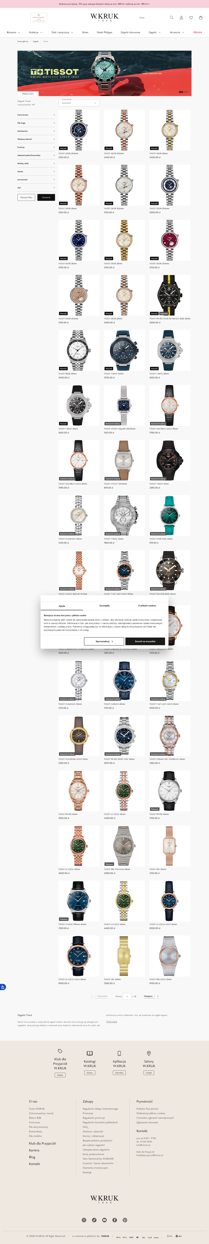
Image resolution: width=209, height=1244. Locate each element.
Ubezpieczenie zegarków (96, 1149)
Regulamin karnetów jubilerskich (100, 1122)
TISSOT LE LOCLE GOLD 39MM (72, 979)
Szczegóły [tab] (104, 605)
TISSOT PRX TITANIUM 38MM (117, 869)
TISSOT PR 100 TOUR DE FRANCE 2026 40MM (169, 318)
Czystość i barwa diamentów (98, 1163)
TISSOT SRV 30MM (157, 869)
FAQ (85, 1126)
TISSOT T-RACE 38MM (159, 373)
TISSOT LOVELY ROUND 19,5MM (72, 594)
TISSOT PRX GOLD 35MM (160, 979)
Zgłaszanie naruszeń (147, 1122)
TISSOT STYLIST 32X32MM (115, 484)
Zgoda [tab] (62, 606)
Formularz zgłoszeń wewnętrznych (155, 1117)
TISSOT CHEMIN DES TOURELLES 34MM (76, 649)
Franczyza (34, 1122)
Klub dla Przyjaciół (42, 1143)
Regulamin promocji (94, 1117)
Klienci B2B (35, 1117)
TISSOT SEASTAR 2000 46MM (162, 594)
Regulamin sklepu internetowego (100, 1108)
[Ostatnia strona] (158, 996)
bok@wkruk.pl (143, 1145)
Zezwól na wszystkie (145, 641)
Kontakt (34, 1164)
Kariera (34, 1150)
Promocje (88, 1113)
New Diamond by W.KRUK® (98, 1158)
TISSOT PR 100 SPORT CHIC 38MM (119, 759)
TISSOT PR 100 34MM (67, 814)
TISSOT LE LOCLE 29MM (114, 814)
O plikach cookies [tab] (147, 605)
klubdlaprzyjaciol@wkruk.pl (149, 1155)
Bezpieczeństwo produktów (97, 1140)
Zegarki (36, 41)
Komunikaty (35, 1131)
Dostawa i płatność (93, 1131)
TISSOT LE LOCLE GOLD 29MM (163, 924)
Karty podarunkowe (93, 1154)
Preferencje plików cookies (150, 1113)
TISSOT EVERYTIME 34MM (160, 539)
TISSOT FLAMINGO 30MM (70, 539)
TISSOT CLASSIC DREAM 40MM (72, 924)
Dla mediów (35, 1136)
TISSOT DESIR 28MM (158, 153)
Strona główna (22, 41)
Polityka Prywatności (147, 1108)
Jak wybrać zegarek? (94, 1145)
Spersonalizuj (102, 641)
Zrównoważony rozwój (41, 1113)
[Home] (104, 18)
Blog (32, 1157)
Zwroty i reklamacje (93, 1136)
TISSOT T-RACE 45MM (113, 373)
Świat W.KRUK (37, 1108)
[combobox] (78, 102)
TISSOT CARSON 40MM (114, 704)
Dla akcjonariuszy (38, 1126)
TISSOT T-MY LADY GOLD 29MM (118, 594)
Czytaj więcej (111, 1022)
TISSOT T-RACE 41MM (159, 484)
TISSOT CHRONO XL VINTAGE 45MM (120, 649)
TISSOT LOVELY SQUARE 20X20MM (119, 428)
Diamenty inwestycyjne (95, 1167)
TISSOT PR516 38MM (67, 373)
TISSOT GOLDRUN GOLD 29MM (163, 428)
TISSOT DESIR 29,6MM (68, 153)
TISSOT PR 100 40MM (159, 814)
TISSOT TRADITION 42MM (161, 649)
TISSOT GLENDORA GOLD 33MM (73, 759)
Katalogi (87, 1172)
